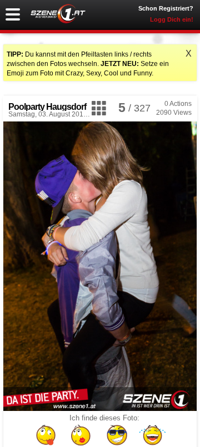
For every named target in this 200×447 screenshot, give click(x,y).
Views (174, 112)
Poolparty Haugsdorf (47, 106)
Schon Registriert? (165, 8)
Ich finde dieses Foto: (104, 418)
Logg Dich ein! (171, 19)
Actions (178, 104)
